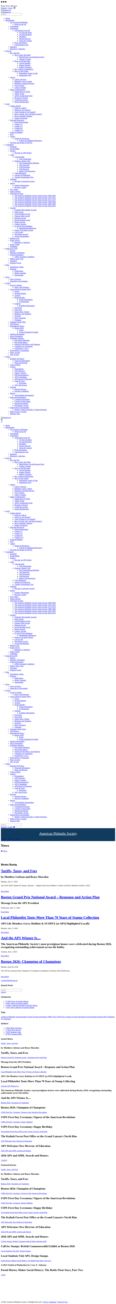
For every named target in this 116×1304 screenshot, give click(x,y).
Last (15, 981)
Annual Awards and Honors (37, 1017)
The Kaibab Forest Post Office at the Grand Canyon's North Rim (24, 1132)
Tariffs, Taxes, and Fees (19, 871)
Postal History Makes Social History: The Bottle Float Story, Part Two (26, 1261)
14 (6, 1005)
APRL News (52, 1017)
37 (6, 1030)
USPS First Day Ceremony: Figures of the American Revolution (24, 1112)
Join (4, 839)
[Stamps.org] (6, 10)
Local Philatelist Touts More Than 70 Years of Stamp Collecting (50, 917)
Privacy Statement (49, 1302)
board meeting (92, 1017)
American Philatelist (8, 1017)
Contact (17, 839)
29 (6, 1034)
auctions (69, 1017)
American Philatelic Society (58, 833)
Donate (10, 839)
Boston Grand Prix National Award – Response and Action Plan (50, 897)
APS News (61, 1017)
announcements (21, 1017)
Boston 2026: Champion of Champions (31, 961)
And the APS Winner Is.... (21, 938)
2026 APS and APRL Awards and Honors (16, 1151)
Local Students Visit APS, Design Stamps (16, 1251)
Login (10, 8)
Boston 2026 (102, 1017)
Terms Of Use (63, 1302)
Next (12, 981)
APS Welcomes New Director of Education (16, 1141)
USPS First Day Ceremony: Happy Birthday (17, 1122)
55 (6, 1001)
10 (10, 981)
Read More (5, 891)
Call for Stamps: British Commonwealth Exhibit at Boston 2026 (24, 1241)
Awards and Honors (79, 1017)
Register (4, 8)
